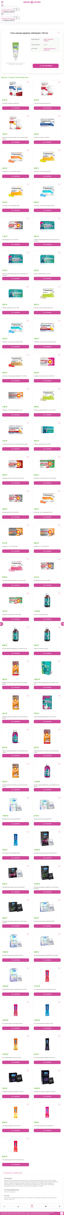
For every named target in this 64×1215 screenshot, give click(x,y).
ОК (61, 1213)
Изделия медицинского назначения (50, 49)
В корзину (17, 108)
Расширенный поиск (7, 10)
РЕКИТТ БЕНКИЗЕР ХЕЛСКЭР (48, 40)
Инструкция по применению (13, 1173)
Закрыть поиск (8, 12)
